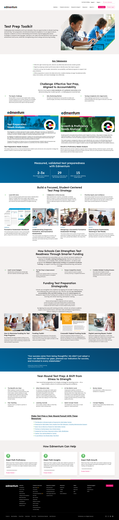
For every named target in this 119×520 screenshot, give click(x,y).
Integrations (89, 487)
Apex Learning (35, 505)
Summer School (22, 505)
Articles (61, 491)
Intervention (21, 491)
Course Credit (21, 489)
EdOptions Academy (36, 501)
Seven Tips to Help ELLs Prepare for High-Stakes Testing (50, 426)
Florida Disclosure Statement (43, 516)
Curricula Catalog (36, 509)
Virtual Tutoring (35, 503)
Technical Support (91, 485)
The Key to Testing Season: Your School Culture (47, 429)
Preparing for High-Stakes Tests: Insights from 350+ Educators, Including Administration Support (61, 424)
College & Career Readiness (24, 495)
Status (88, 491)
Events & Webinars (63, 493)
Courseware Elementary (38, 493)
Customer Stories (49, 495)
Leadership (76, 487)
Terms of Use (33, 516)
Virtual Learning (22, 493)
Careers (75, 493)
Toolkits (61, 489)
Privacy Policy (21, 516)
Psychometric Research (50, 489)
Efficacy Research (49, 487)
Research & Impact (50, 485)
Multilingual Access (22, 503)
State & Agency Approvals (51, 493)
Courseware (35, 489)
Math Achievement (22, 497)
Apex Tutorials (35, 497)
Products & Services (37, 485)
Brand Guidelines (14, 516)
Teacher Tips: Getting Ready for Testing (45, 433)
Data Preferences (53, 516)
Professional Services (37, 507)
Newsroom (76, 489)
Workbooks (62, 487)
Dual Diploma (21, 487)
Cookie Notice (27, 516)
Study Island (35, 499)
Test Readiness (22, 501)
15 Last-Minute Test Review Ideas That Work (47, 435)
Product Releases (90, 489)
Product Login (110, 7)
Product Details (10, 472)
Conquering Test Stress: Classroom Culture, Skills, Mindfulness (51, 431)
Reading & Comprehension (24, 499)
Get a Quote (102, 7)
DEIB (74, 491)
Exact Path (34, 495)
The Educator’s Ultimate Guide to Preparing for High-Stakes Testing (53, 422)
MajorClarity (35, 487)
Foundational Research (50, 491)
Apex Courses (35, 491)
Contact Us (8, 516)
